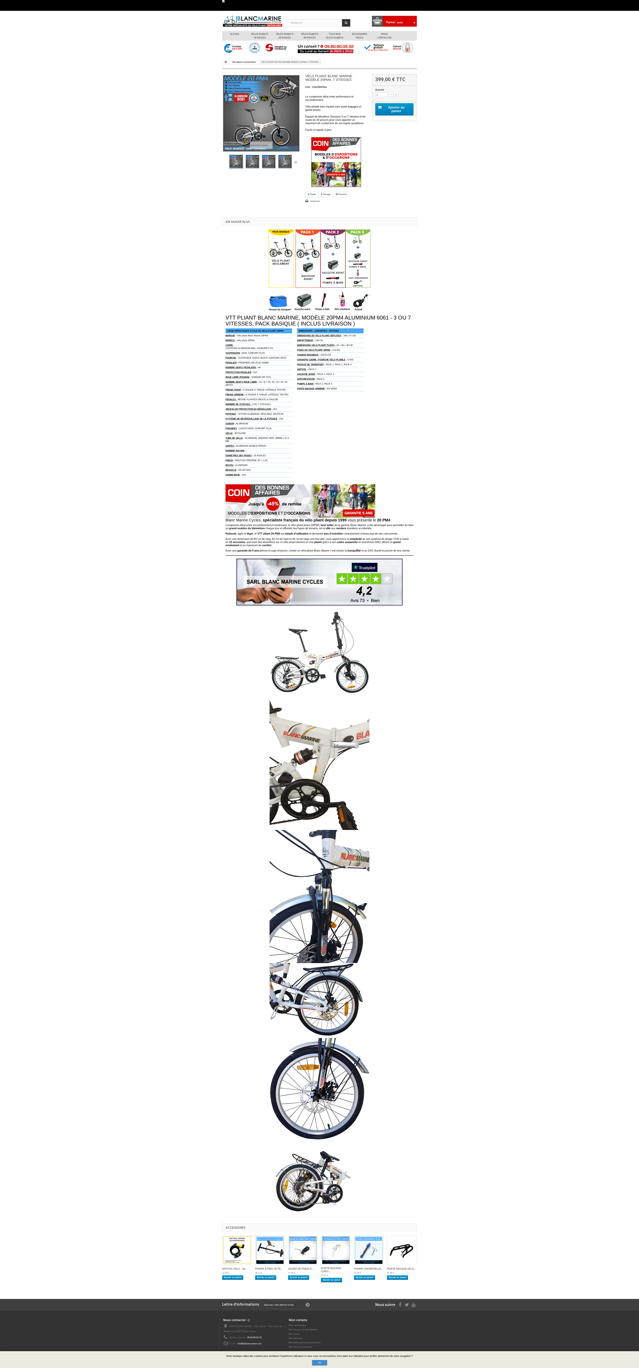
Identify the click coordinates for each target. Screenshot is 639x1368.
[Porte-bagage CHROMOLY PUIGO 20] (336, 1250)
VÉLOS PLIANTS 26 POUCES (309, 35)
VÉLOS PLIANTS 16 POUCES (259, 35)
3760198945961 (316, 87)
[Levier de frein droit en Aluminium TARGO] (303, 1250)
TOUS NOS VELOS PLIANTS (334, 35)
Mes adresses (296, 1338)
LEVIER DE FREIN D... (301, 1268)
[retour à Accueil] (225, 62)
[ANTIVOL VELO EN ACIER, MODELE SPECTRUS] (237, 1250)
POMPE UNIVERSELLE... (368, 1268)
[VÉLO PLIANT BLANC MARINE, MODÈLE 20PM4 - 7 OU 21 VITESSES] (236, 161)
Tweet (313, 194)
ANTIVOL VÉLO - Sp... (234, 1268)
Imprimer (315, 201)
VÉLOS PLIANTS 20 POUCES (284, 35)
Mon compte (298, 1320)
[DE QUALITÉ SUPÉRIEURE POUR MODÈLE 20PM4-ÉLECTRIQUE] (402, 1250)
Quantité (379, 90)
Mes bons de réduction (300, 1347)
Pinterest (342, 194)
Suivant (295, 162)
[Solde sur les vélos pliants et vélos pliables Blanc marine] (319, 5)
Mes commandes (297, 1325)
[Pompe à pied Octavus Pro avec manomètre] (270, 1250)
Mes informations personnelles (305, 1342)
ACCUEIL (234, 33)
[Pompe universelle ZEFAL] (369, 1250)
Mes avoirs (294, 1334)
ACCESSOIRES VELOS (359, 35)
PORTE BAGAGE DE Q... (401, 1268)
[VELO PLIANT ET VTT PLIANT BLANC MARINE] (253, 20)
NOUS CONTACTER (384, 35)
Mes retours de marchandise (303, 1329)
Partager (326, 194)
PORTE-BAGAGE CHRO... (331, 1270)
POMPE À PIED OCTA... (269, 1268)
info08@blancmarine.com (249, 1343)
